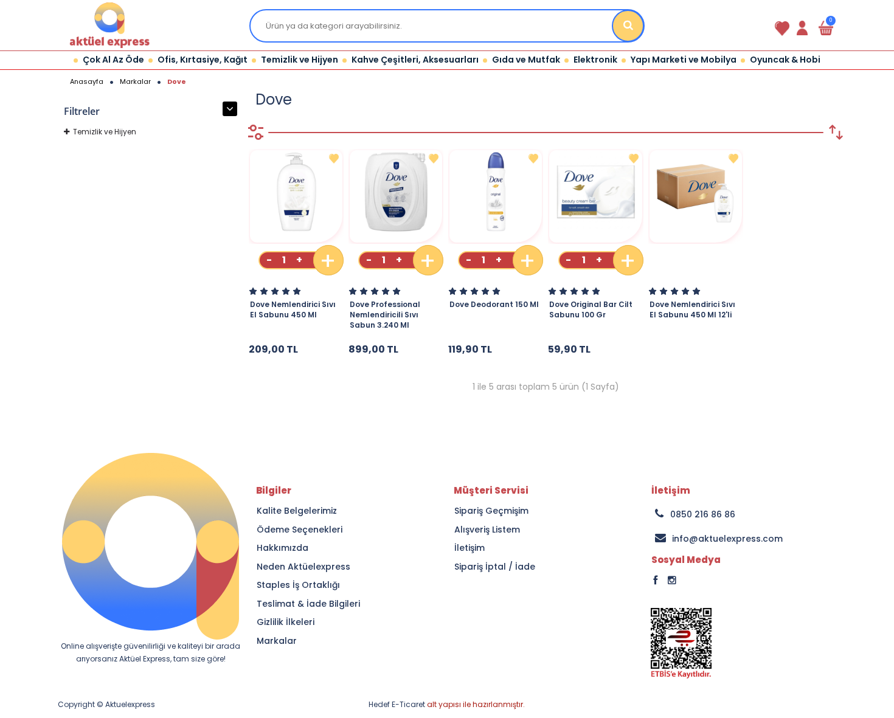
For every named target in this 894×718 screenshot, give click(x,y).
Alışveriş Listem (487, 530)
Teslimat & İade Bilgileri (308, 604)
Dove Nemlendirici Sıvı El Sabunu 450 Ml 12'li (692, 309)
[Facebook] (685, 586)
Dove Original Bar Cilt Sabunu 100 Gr (590, 309)
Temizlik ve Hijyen (104, 131)
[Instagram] (691, 586)
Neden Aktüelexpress (303, 567)
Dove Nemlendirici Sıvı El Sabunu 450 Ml (293, 309)
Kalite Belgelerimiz (297, 511)
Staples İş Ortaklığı (298, 585)
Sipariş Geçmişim (491, 511)
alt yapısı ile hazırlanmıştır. (447, 704)
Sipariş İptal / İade (494, 567)
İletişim (469, 548)
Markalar (277, 641)
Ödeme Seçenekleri (299, 530)
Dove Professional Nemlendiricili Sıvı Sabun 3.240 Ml (385, 314)
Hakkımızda (282, 548)
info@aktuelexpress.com (727, 539)
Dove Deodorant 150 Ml (494, 304)
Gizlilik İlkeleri (285, 622)
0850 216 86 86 (702, 514)
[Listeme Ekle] (334, 159)
